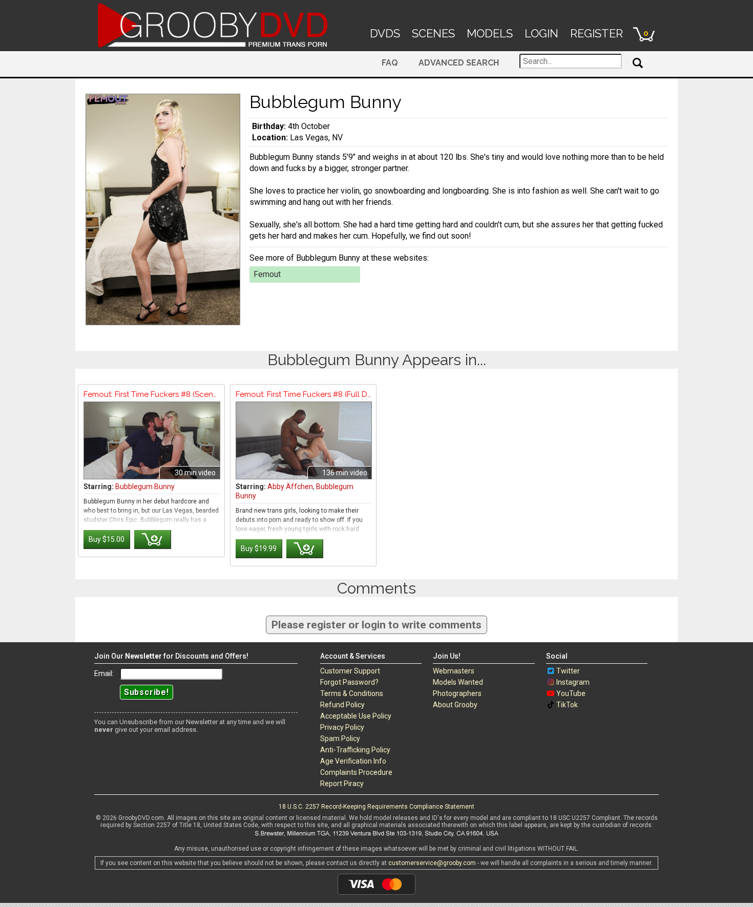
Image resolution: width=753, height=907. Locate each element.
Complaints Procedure (356, 772)
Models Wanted (458, 682)
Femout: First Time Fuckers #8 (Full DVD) (303, 394)
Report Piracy (342, 783)
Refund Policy (342, 705)
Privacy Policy (342, 727)
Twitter (568, 671)
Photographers (457, 693)
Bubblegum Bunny (145, 486)
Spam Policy (340, 738)
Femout (267, 274)
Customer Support (350, 671)
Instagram (573, 682)
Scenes (433, 33)
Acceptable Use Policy (355, 716)
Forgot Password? (349, 682)
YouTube (570, 693)
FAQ (390, 63)
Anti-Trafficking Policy (355, 750)
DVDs (385, 33)
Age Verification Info (353, 761)
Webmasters (453, 671)
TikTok (567, 705)
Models (490, 33)
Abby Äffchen (290, 486)
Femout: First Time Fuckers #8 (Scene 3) (151, 394)
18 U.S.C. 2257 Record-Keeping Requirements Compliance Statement (376, 806)
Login (541, 33)
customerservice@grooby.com (432, 863)
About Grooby (455, 705)
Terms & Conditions (351, 693)
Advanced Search (459, 63)
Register (596, 33)
